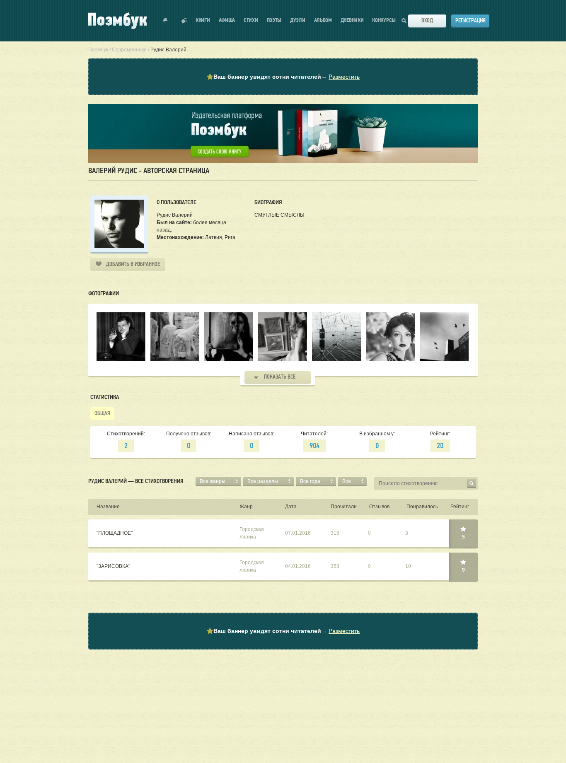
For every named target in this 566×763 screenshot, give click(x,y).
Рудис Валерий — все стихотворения (135, 481)
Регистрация (470, 20)
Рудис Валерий (168, 50)
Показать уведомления (165, 21)
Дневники (352, 20)
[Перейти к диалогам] (184, 21)
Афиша (227, 20)
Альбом (323, 20)
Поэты (274, 20)
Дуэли (297, 20)
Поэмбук (98, 50)
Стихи (251, 20)
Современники (129, 50)
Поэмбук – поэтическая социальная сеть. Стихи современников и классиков (117, 20)
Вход (427, 20)
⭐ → (283, 76)
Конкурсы (384, 20)
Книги (203, 20)
